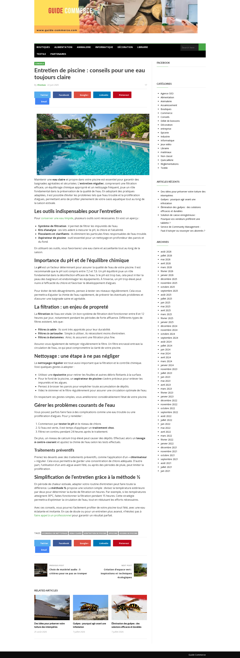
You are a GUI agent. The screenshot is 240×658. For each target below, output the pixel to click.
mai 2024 (165, 353)
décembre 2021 (169, 447)
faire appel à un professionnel (52, 515)
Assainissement (169, 105)
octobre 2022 (168, 408)
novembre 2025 (169, 282)
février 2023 (167, 392)
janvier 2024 (167, 365)
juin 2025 (165, 302)
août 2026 (166, 251)
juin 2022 (165, 423)
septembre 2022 (169, 412)
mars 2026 (166, 267)
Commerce (166, 113)
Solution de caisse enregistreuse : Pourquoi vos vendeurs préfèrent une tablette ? (180, 218)
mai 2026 (165, 259)
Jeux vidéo (166, 144)
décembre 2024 (169, 326)
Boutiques (43, 47)
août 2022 (166, 416)
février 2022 (167, 439)
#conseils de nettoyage (54, 533)
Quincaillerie (167, 160)
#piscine (113, 533)
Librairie (142, 47)
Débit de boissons (170, 120)
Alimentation (63, 47)
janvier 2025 (167, 322)
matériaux (166, 152)
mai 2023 (165, 380)
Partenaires (58, 53)
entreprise (166, 128)
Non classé (166, 156)
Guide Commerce (197, 654)
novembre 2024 (169, 329)
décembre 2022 (169, 400)
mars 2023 (166, 388)
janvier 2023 (167, 396)
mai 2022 (165, 427)
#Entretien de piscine (95, 533)
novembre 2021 (169, 451)
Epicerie (165, 132)
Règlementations (170, 163)
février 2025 (167, 318)
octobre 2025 (168, 286)
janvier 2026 (167, 275)
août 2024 (166, 341)
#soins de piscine (128, 533)
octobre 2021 (168, 455)
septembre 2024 (169, 337)
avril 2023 (166, 384)
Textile (41, 53)
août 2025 (166, 294)
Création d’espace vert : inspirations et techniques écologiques (116, 573)
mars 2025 (166, 314)
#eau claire (76, 533)
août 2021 (166, 463)
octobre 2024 (168, 333)
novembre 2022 (169, 404)
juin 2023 (165, 376)
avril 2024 (166, 357)
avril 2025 (166, 310)
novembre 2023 (169, 369)
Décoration (125, 47)
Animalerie (84, 47)
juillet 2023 (166, 373)
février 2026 (167, 271)
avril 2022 (166, 431)
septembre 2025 (169, 290)
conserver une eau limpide (57, 218)
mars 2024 (166, 361)
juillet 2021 (166, 467)
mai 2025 (165, 306)
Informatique (104, 47)
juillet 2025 (166, 298)
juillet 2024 (166, 345)
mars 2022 (166, 435)
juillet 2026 (166, 255)
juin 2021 (165, 470)
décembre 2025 (169, 279)
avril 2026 (166, 263)
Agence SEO (167, 93)
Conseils (39, 63)
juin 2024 (165, 349)
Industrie (165, 136)
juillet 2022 (166, 420)
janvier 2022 (167, 443)
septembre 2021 (169, 459)
